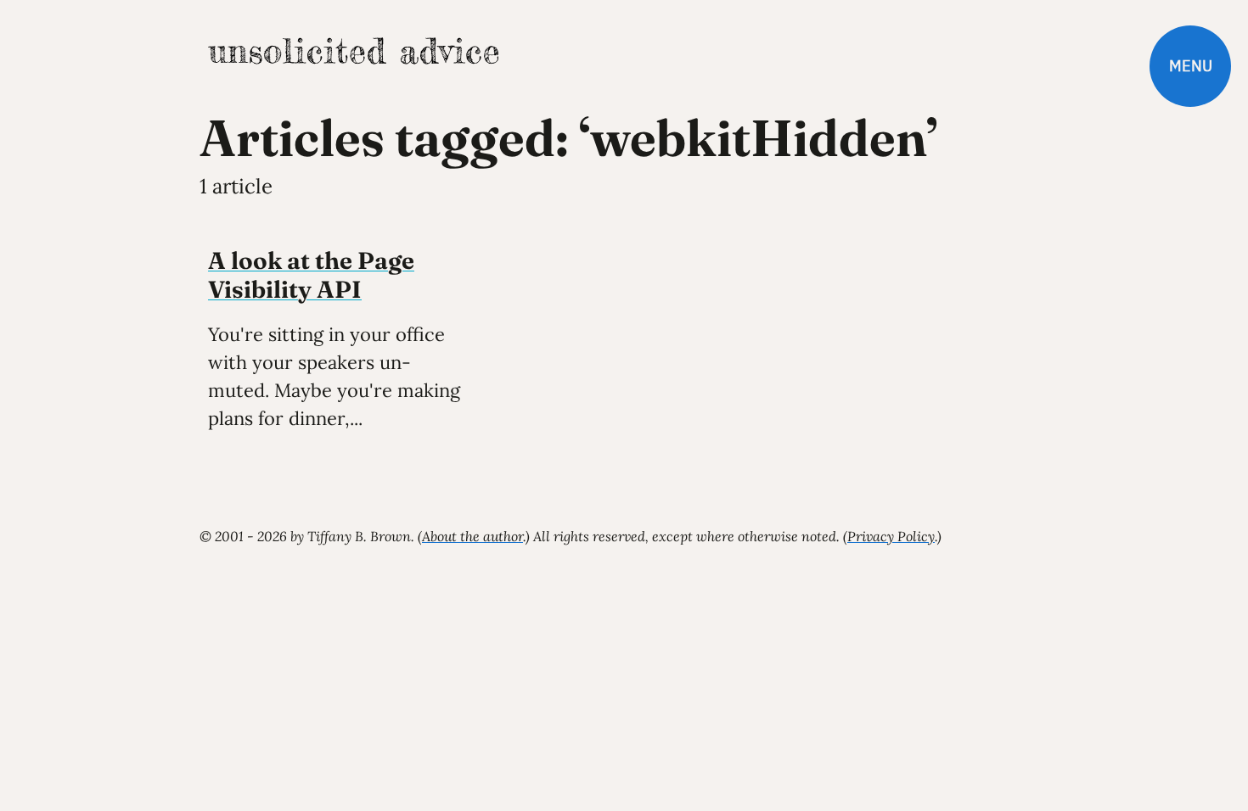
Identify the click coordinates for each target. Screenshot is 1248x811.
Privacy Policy (891, 536)
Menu (1190, 66)
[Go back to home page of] (353, 51)
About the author (472, 536)
